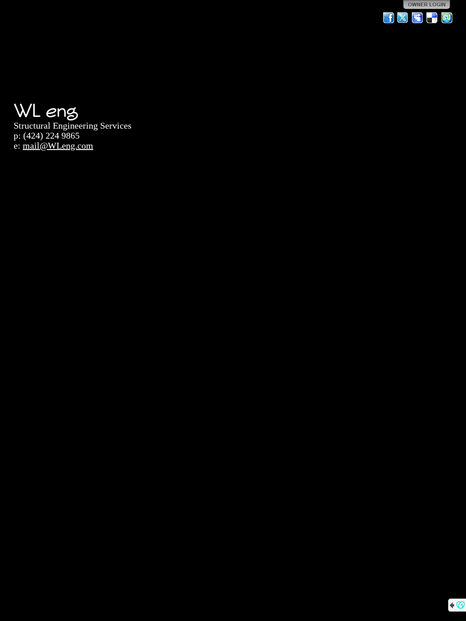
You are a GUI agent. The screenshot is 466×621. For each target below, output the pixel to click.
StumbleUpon (447, 17)
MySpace (417, 17)
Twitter (403, 17)
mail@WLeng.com (58, 145)
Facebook (388, 17)
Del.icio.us (432, 17)
